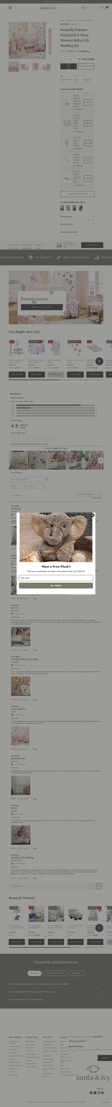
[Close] (92, 515)
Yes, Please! (56, 585)
